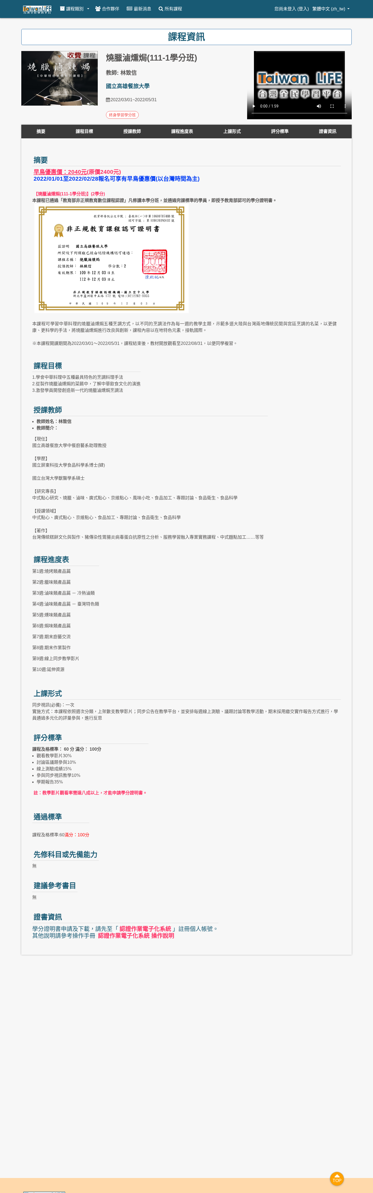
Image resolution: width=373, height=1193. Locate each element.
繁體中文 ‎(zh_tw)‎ (329, 9)
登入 (303, 9)
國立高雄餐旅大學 (128, 86)
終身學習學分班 (122, 115)
